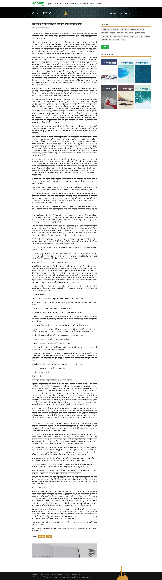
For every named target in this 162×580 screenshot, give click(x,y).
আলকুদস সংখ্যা (134, 29)
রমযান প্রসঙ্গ (120, 33)
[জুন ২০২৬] (143, 83)
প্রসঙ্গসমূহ (105, 24)
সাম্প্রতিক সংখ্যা (107, 54)
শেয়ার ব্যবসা (139, 36)
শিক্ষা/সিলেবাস (124, 29)
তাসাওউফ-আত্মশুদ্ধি (106, 36)
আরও (105, 46)
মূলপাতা (49, 3)
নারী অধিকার (116, 40)
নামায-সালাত (105, 33)
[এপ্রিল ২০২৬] (126, 108)
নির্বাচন (142, 29)
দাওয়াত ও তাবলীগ (129, 36)
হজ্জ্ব (126, 33)
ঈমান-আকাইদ (105, 29)
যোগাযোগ (98, 3)
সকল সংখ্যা (56, 3)
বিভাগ (64, 3)
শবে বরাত (147, 36)
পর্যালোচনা (41, 536)
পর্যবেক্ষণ (49, 536)
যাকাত (131, 33)
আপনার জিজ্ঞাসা (82, 3)
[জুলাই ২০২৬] (126, 83)
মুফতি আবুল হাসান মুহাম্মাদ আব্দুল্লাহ (40, 28)
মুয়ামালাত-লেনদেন (140, 33)
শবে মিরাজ (104, 40)
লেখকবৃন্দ (72, 3)
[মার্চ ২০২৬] (143, 108)
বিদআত (123, 40)
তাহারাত (113, 33)
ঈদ (110, 40)
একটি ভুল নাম (114, 29)
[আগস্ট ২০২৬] (109, 83)
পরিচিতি (92, 3)
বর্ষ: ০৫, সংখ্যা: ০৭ (41, 13)
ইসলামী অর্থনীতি (118, 36)
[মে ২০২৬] (109, 108)
